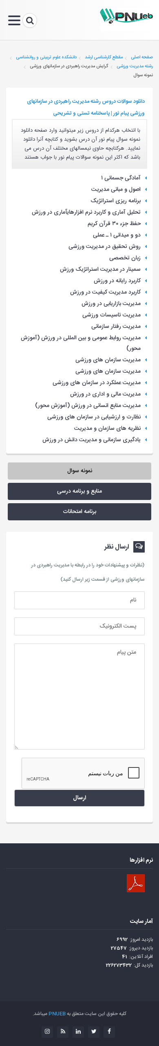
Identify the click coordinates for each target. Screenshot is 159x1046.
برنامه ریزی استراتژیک (116, 201)
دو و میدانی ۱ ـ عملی (117, 235)
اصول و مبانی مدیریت (116, 190)
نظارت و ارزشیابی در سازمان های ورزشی (94, 417)
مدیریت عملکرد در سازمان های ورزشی (97, 383)
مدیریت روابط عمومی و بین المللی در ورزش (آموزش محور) (81, 343)
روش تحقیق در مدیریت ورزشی (104, 247)
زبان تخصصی (125, 258)
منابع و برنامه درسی (79, 491)
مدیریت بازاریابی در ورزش (111, 304)
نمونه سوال (79, 471)
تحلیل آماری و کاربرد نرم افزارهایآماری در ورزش (86, 212)
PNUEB (57, 1014)
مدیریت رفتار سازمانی (116, 327)
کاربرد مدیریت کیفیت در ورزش (105, 292)
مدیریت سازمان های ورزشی (108, 360)
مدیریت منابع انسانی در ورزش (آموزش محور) (88, 406)
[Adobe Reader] (136, 883)
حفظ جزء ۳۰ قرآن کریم (114, 224)
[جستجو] (29, 20)
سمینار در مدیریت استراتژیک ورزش (100, 269)
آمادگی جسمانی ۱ (121, 178)
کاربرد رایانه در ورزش (117, 281)
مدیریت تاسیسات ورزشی (111, 315)
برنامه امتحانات (79, 512)
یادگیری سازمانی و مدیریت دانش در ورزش (91, 440)
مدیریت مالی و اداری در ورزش (105, 394)
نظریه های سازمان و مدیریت (107, 428)
